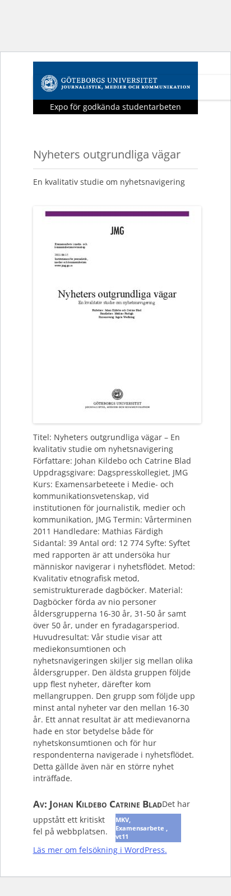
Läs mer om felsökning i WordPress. (100, 849)
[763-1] (117, 419)
